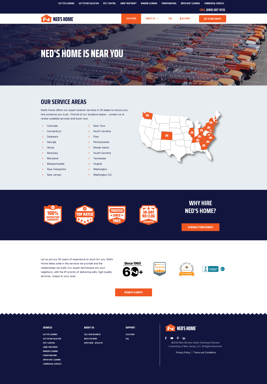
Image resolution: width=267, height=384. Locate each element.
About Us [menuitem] (89, 328)
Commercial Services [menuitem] (214, 3)
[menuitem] (50, 334)
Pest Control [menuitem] (109, 3)
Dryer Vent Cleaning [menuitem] (190, 3)
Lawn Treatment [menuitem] (128, 3)
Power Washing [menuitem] (169, 3)
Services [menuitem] (47, 328)
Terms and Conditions (205, 352)
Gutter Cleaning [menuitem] (66, 3)
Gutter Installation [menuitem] (89, 3)
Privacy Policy (183, 352)
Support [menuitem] (130, 328)
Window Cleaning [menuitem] (149, 3)
